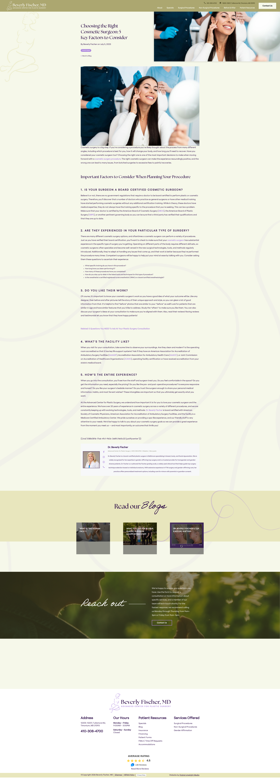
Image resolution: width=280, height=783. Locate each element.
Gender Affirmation (183, 731)
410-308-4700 (212, 3)
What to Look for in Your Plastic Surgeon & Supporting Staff (139, 531)
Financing (143, 734)
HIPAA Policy (129, 775)
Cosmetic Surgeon (86, 50)
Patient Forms (145, 738)
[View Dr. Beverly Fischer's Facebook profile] (104, 452)
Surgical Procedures (186, 8)
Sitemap (118, 775)
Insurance (143, 731)
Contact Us (267, 6)
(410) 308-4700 (136, 451)
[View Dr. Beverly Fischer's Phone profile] (104, 467)
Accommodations (147, 745)
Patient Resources (247, 8)
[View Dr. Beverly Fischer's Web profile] (104, 462)
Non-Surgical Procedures (209, 8)
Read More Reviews (140, 769)
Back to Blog (86, 56)
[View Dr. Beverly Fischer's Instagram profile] (104, 457)
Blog (141, 727)
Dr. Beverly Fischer (118, 447)
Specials (170, 8)
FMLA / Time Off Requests (150, 741)
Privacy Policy (141, 775)
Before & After (229, 8)
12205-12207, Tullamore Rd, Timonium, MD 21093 (238, 3)
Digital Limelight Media (189, 775)
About (159, 8)
